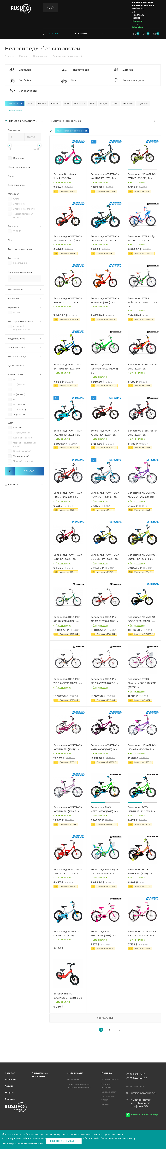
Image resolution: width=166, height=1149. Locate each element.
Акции (9, 1086)
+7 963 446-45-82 (143, 5)
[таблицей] (160, 121)
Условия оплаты (110, 1079)
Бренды (10, 1099)
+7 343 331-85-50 (142, 2)
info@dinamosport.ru (143, 1092)
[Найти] (52, 8)
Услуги (9, 1092)
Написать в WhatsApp (137, 24)
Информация (75, 1073)
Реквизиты (73, 1079)
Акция (105, 1104)
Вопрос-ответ (108, 1092)
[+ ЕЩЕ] (109, 33)
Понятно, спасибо (64, 1141)
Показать (29, 471)
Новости (10, 1079)
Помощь (106, 1073)
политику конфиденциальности (22, 1143)
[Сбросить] (10, 471)
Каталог (10, 1073)
